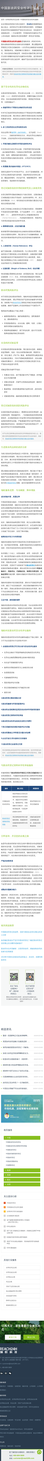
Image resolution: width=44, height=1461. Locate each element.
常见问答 (18, 1420)
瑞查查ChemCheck (16, 1429)
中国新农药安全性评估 (13, 1142)
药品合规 (9, 1282)
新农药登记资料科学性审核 (6, 821)
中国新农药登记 (11, 1150)
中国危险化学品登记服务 (15, 1207)
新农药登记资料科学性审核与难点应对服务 (19, 439)
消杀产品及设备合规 (13, 1286)
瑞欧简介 (3, 1386)
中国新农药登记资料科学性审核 (16, 1146)
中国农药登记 (11, 483)
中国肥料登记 (10, 1165)
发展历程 (18, 1386)
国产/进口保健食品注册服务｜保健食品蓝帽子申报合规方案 (23, 1232)
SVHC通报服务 (12, 1248)
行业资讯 (3, 1420)
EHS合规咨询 (11, 1226)
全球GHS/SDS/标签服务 (15, 1211)
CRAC (31, 1420)
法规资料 (10, 1420)
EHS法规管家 (28, 1429)
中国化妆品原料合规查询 (23, 1433)
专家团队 (10, 1386)
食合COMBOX (38, 1433)
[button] (39, 1120)
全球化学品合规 (11, 1267)
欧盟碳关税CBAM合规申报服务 (17, 1237)
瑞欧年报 (25, 1386)
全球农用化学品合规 (12, 19)
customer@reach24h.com (23, 1458)
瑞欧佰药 (10, 1446)
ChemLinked (4, 1429)
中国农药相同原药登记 (13, 1154)
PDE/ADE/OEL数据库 (7, 1433)
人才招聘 (40, 1386)
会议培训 (25, 1420)
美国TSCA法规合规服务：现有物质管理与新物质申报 (23, 1242)
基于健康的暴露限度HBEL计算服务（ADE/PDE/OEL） (18, 1221)
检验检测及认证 (11, 1305)
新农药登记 (17, 303)
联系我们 (3, 1390)
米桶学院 (38, 1420)
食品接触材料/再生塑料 (14, 1291)
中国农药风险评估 (12, 1161)
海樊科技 (3, 1446)
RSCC (2, 1437)
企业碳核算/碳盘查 (13, 1216)
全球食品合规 (10, 1277)
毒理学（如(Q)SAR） (19, 132)
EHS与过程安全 (11, 1300)
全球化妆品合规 (11, 1272)
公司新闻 (32, 1386)
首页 (2, 19)
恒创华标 (18, 1446)
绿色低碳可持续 (11, 1296)
